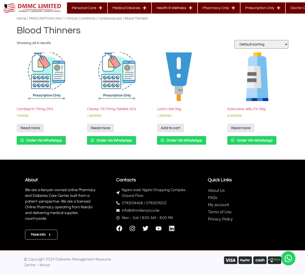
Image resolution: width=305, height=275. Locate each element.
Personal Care (84, 8)
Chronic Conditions (80, 18)
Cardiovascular (110, 18)
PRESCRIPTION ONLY (46, 18)
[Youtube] (159, 228)
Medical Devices (126, 8)
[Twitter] (145, 228)
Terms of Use (219, 212)
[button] (288, 258)
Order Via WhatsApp (43, 140)
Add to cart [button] (170, 128)
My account (218, 205)
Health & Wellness (171, 8)
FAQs (212, 197)
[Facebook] (119, 228)
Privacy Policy (220, 219)
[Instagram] (132, 228)
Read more (30, 128)
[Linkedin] (172, 228)
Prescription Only (259, 8)
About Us (216, 190)
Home (21, 18)
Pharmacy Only (216, 8)
